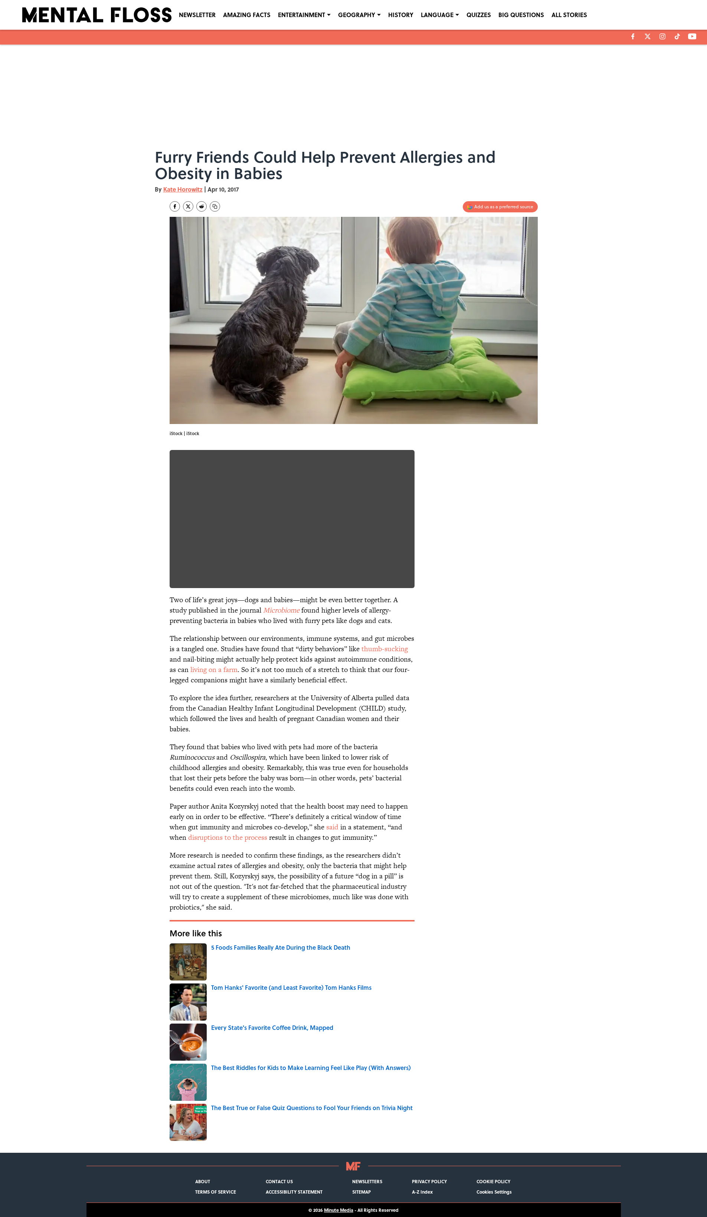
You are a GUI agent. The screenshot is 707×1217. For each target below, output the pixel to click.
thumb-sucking (384, 649)
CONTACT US (279, 1181)
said (332, 827)
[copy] (215, 206)
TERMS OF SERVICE (215, 1191)
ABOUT (202, 1181)
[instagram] (662, 36)
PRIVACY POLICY (429, 1181)
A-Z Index (422, 1191)
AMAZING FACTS (247, 14)
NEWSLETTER (197, 14)
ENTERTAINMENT (301, 14)
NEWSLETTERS (367, 1181)
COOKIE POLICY (493, 1181)
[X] (648, 36)
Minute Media (338, 1210)
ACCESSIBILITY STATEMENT (294, 1191)
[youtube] (692, 36)
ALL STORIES (569, 14)
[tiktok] (677, 36)
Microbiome (281, 610)
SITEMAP (361, 1191)
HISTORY (400, 14)
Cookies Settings (494, 1191)
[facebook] (633, 36)
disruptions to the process (227, 837)
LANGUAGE (437, 14)
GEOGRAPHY (356, 14)
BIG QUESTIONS (521, 14)
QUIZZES (479, 14)
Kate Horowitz (183, 189)
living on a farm (214, 670)
